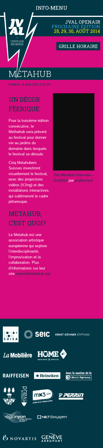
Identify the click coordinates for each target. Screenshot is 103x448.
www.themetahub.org (33, 273)
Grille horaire (78, 46)
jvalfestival (84, 180)
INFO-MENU (51, 7)
